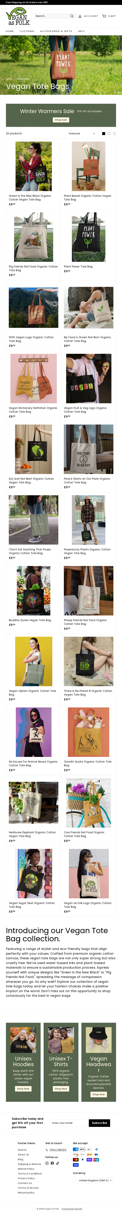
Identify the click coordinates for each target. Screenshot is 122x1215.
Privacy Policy (26, 1178)
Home (10, 31)
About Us (23, 1154)
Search (22, 1150)
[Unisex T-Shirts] (61, 1040)
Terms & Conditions (30, 1173)
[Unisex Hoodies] (23, 1040)
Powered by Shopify (72, 1208)
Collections (23, 78)
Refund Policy (26, 1169)
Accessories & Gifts (56, 31)
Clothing (27, 31)
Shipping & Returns (29, 1164)
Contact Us (25, 1183)
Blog (20, 1159)
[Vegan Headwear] (99, 1040)
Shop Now (23, 1088)
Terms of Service (28, 1188)
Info (81, 31)
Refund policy (26, 1192)
